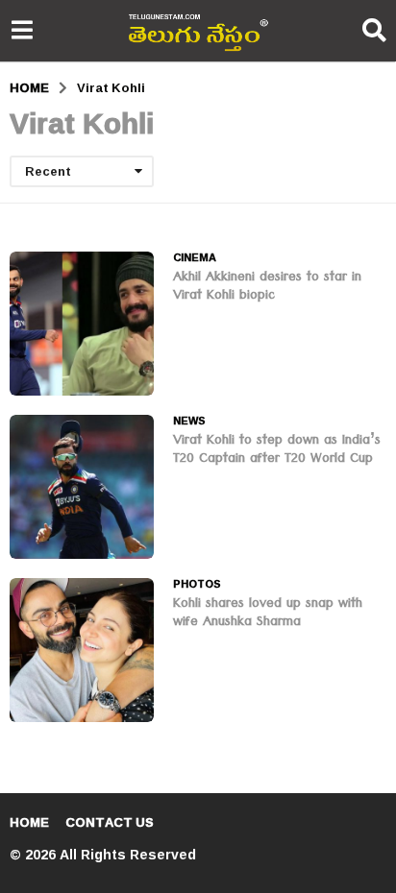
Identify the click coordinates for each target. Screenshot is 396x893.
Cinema (194, 257)
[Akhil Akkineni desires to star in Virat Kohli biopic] (82, 324)
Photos (197, 584)
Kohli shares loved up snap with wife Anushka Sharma (267, 614)
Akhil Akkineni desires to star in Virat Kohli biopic (267, 287)
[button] (22, 31)
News (189, 420)
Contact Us (109, 821)
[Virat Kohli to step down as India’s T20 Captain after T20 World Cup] (82, 487)
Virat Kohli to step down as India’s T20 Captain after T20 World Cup (277, 450)
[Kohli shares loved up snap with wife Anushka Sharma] (82, 650)
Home (29, 821)
